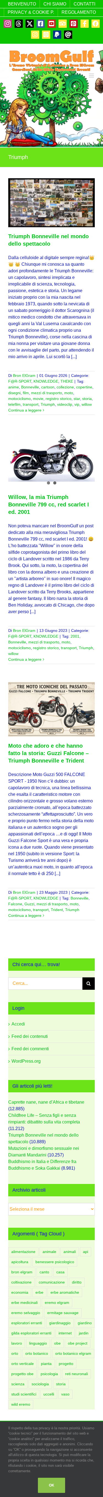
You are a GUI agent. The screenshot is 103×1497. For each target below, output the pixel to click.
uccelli (48, 1394)
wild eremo (20, 1404)
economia (19, 1292)
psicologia (49, 1374)
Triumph (48, 404)
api (85, 1251)
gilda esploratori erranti (31, 1333)
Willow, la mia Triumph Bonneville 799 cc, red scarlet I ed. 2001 (48, 504)
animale (49, 1251)
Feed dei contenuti (30, 1036)
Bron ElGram (24, 375)
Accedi (18, 1024)
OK (51, 1485)
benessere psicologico (54, 1262)
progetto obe (22, 1374)
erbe (39, 1292)
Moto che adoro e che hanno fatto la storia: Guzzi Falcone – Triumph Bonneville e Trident (48, 753)
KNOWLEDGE (46, 381)
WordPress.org (26, 1061)
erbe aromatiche (65, 1292)
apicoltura (19, 1262)
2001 (75, 636)
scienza (17, 1384)
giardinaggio (60, 1323)
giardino (85, 1323)
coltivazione (21, 1282)
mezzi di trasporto (46, 393)
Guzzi (29, 904)
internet (65, 1333)
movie (38, 398)
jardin (83, 1333)
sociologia (40, 1384)
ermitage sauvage (63, 1312)
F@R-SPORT (19, 381)
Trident (57, 909)
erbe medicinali (24, 1302)
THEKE (66, 381)
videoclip (64, 404)
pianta (46, 1363)
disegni (14, 393)
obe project (77, 1343)
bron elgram (21, 1272)
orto (14, 1353)
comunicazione (52, 1282)
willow (87, 404)
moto (68, 393)
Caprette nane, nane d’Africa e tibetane (46, 1102)
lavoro (16, 1343)
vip (76, 404)
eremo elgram (57, 1302)
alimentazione (23, 1251)
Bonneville (30, 387)
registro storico (58, 398)
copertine (84, 387)
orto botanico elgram (73, 1353)
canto (44, 1272)
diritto (77, 1282)
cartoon (47, 387)
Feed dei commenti (30, 1048)
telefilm (14, 404)
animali (69, 1251)
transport (30, 404)
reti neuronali (76, 1374)
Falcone (15, 904)
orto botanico (36, 1353)
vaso (65, 1394)
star (77, 398)
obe (57, 1343)
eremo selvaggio (25, 1312)
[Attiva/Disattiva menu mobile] (92, 75)
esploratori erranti (26, 1323)
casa (60, 1272)
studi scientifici (23, 1394)
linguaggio (38, 1343)
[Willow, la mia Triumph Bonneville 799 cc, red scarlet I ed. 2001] (51, 457)
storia (87, 398)
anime (13, 387)
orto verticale (22, 1363)
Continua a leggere (24, 410)
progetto (66, 1363)
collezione (65, 387)
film (26, 393)
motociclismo (19, 398)
